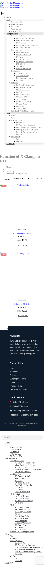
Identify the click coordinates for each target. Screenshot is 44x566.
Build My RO (20, 123)
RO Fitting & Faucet (23, 90)
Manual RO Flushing (23, 102)
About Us (14, 372)
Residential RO (16, 22)
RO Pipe (19, 92)
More (8, 113)
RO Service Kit (16, 456)
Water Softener (16, 29)
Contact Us (10, 144)
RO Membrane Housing (24, 78)
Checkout (19, 141)
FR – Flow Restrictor (23, 87)
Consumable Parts (17, 36)
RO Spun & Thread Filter (25, 38)
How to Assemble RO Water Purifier (29, 127)
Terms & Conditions (18, 389)
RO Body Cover (21, 104)
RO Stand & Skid (22, 97)
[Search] (41, 437)
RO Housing (15, 71)
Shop (8, 20)
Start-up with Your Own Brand (27, 130)
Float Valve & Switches (24, 62)
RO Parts (14, 83)
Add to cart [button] (23, 245)
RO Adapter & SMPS (23, 52)
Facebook (14, 415)
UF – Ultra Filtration (23, 48)
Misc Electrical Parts (23, 69)
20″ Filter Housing (22, 76)
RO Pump (19, 57)
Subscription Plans (18, 379)
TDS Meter (20, 66)
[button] (6, 178)
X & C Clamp (21, 109)
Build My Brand (16, 120)
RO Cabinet (20, 106)
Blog (13, 115)
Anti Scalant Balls (22, 94)
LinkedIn (34, 415)
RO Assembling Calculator (25, 125)
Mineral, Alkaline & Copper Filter (27, 45)
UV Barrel (19, 80)
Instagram (24, 415)
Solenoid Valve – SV (23, 55)
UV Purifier (15, 27)
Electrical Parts (16, 50)
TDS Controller (21, 99)
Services (13, 375)
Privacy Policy (16, 386)
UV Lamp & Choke (22, 59)
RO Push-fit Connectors (25, 85)
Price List (14, 118)
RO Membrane (21, 43)
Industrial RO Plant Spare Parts (22, 111)
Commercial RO (17, 24)
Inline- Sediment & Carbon (25, 41)
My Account (15, 137)
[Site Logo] (12, 5)
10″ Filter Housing (22, 73)
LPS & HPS (20, 64)
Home (12, 368)
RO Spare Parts (12, 34)
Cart (17, 139)
